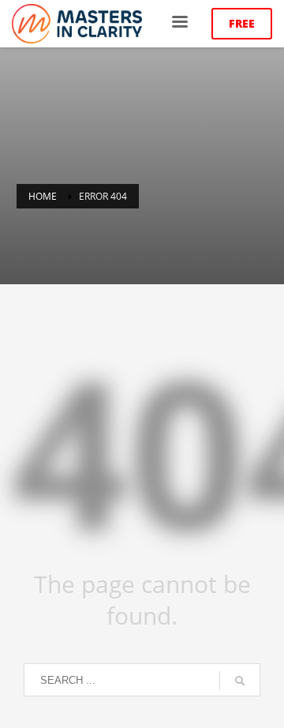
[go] (239, 680)
